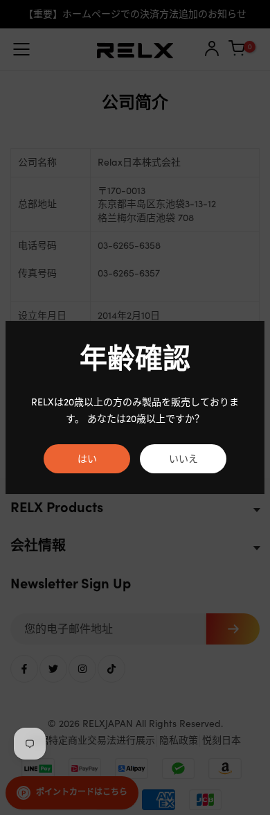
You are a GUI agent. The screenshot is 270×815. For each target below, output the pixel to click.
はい (87, 459)
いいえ (183, 459)
